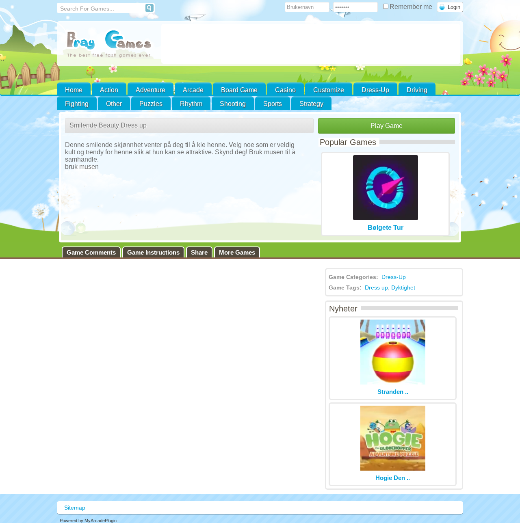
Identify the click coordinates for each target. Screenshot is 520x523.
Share (199, 252)
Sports (272, 103)
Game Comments (91, 252)
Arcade (193, 89)
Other (114, 103)
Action (109, 89)
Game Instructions (153, 252)
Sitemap (74, 507)
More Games (237, 252)
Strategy (311, 103)
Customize (328, 89)
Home (73, 89)
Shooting (233, 103)
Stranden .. (392, 391)
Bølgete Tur (385, 227)
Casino (285, 89)
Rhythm (191, 103)
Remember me (412, 6)
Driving (417, 89)
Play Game (386, 125)
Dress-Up (375, 89)
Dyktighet (403, 287)
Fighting (77, 103)
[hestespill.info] (109, 44)
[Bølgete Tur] (385, 217)
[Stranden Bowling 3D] (392, 382)
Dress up (376, 287)
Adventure (150, 89)
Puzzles (150, 103)
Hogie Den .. (392, 477)
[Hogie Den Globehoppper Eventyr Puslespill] (392, 468)
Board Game (239, 89)
